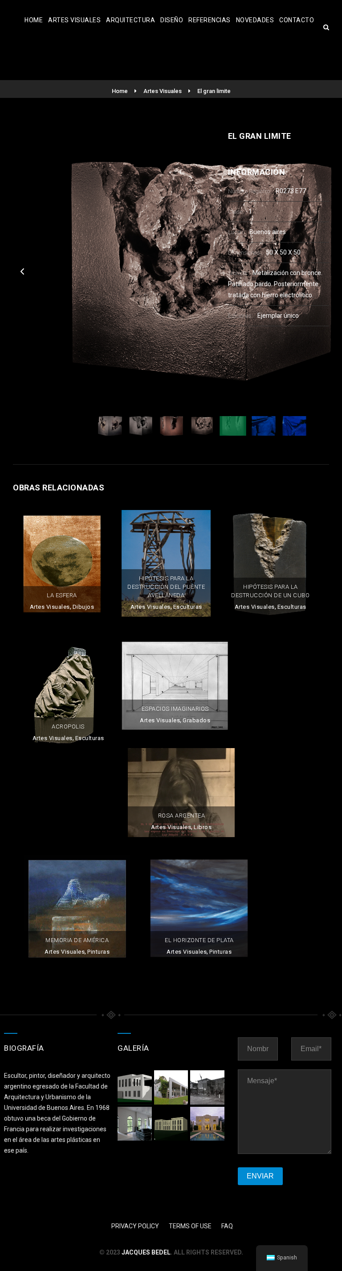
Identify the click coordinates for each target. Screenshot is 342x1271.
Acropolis (68, 726)
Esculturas (187, 606)
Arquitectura (130, 20)
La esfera (62, 595)
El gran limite (214, 91)
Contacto (296, 20)
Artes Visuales (74, 20)
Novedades (255, 20)
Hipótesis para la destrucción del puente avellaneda (166, 587)
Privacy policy (135, 1226)
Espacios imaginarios (175, 708)
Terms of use (190, 1226)
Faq (227, 1226)
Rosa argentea (181, 815)
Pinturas (98, 951)
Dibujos (83, 606)
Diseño (171, 20)
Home (33, 20)
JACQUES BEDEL (146, 1252)
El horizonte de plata (199, 940)
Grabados (196, 720)
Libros (203, 827)
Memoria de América (77, 940)
